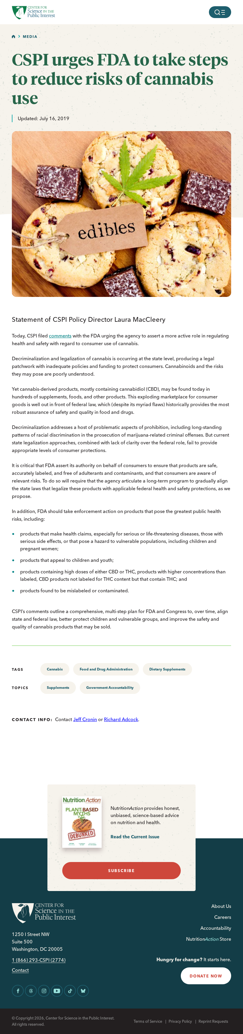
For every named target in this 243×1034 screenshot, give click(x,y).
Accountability (215, 928)
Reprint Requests (213, 1021)
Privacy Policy (180, 1021)
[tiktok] (70, 991)
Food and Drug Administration (106, 669)
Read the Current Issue (135, 836)
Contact (20, 970)
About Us (221, 906)
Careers (222, 917)
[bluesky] (83, 991)
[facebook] (18, 991)
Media (30, 36)
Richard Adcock (121, 719)
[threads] (31, 991)
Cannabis (55, 669)
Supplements (58, 687)
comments (60, 336)
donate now (206, 976)
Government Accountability (110, 687)
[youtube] (57, 991)
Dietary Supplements (167, 669)
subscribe (121, 870)
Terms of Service (148, 1021)
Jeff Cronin (85, 719)
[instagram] (44, 991)
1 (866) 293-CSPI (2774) (38, 960)
